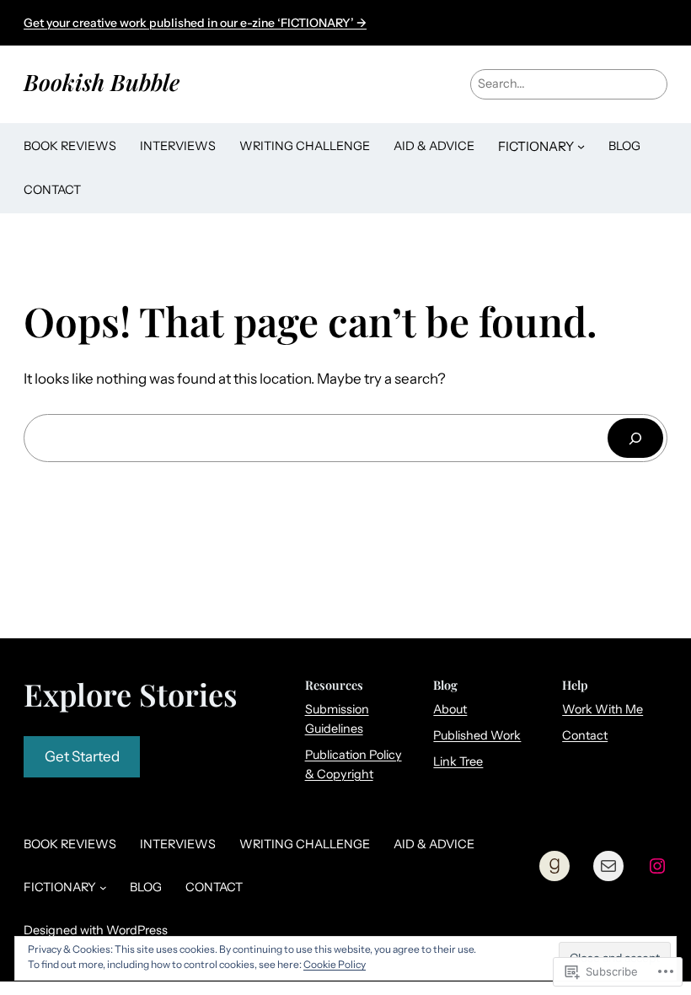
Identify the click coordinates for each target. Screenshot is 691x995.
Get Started (82, 756)
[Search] (635, 438)
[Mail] (608, 866)
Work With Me (602, 709)
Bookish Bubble (101, 82)
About (450, 709)
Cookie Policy (334, 964)
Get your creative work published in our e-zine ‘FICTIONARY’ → (195, 22)
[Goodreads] (554, 866)
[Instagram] (657, 866)
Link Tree (458, 761)
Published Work (477, 735)
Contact (585, 735)
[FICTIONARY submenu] (581, 146)
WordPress (137, 930)
